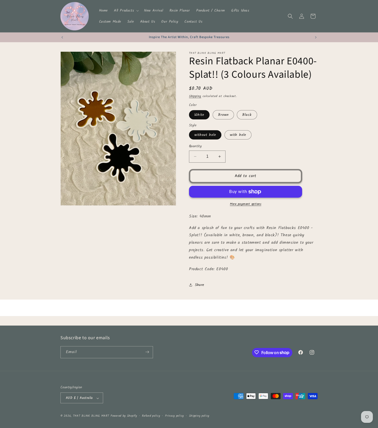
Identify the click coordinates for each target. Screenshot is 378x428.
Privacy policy (174, 416)
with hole (238, 135)
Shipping (195, 96)
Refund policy (151, 416)
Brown (223, 115)
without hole (205, 135)
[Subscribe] (147, 352)
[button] (126, 10)
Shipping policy (199, 416)
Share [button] (199, 285)
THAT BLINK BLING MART (91, 416)
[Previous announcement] (62, 37)
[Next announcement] (315, 37)
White (199, 115)
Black (247, 115)
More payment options (245, 204)
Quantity (195, 146)
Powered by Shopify (124, 416)
